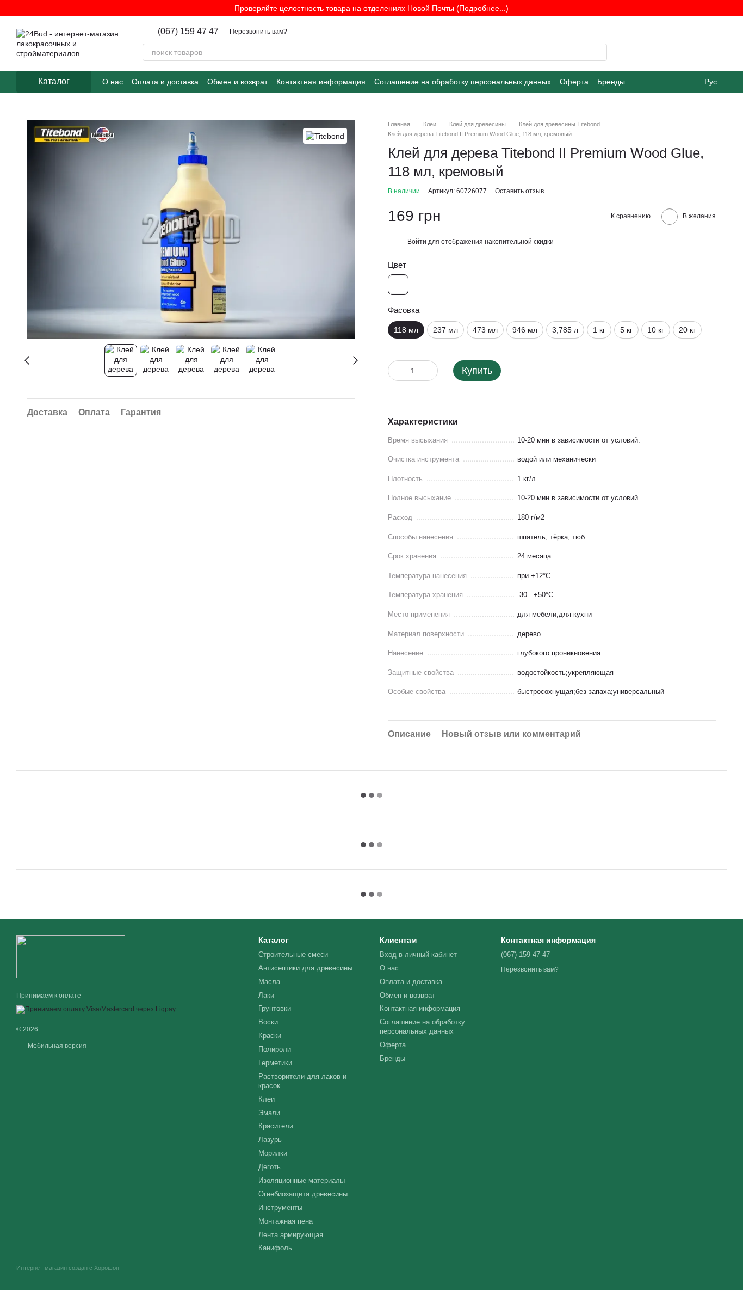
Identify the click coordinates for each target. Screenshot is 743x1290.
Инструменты (280, 1207)
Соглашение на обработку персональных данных (462, 81)
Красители (275, 1126)
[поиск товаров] (598, 52)
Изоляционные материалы (301, 1180)
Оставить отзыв (519, 191)
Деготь (269, 1167)
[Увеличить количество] (429, 370)
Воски (268, 1022)
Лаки (266, 995)
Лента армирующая (290, 1235)
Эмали (269, 1113)
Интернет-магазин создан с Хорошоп (67, 1267)
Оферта (574, 81)
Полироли (274, 1049)
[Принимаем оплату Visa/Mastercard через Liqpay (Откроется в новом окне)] (96, 1009)
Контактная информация (321, 81)
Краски (269, 1035)
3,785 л (565, 329)
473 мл (485, 329)
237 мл (445, 329)
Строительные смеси (293, 954)
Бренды (611, 81)
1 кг (599, 329)
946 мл (524, 329)
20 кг (687, 329)
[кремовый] (398, 284)
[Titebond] (325, 136)
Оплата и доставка (165, 81)
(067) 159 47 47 (188, 31)
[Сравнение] (689, 43)
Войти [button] (416, 241)
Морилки (272, 1153)
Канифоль (275, 1248)
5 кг (626, 329)
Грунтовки (274, 1008)
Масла (269, 982)
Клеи (266, 1099)
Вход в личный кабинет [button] (418, 954)
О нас (112, 81)
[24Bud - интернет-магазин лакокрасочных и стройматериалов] (70, 956)
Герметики (275, 1063)
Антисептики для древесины (305, 968)
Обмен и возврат (237, 81)
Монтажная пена (285, 1221)
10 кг (655, 329)
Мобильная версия (56, 1045)
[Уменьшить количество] (396, 370)
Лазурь (270, 1139)
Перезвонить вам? (258, 31)
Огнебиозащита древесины (303, 1194)
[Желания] (661, 43)
